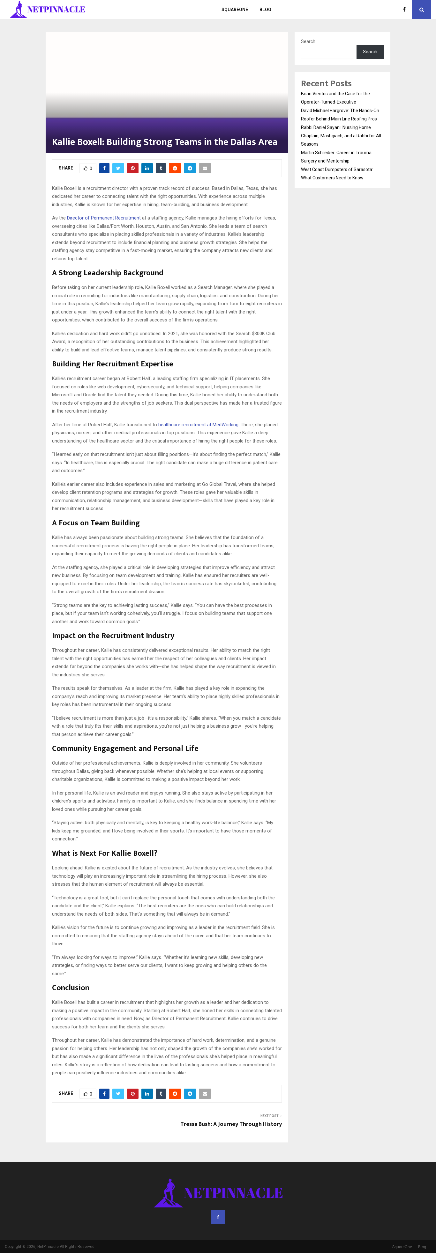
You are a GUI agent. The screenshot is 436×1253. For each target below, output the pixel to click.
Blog (265, 9)
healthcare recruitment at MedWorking (198, 425)
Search (308, 41)
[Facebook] (406, 9)
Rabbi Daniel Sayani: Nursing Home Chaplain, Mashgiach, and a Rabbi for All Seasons (341, 136)
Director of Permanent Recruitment (104, 218)
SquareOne (235, 9)
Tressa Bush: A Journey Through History (231, 1124)
